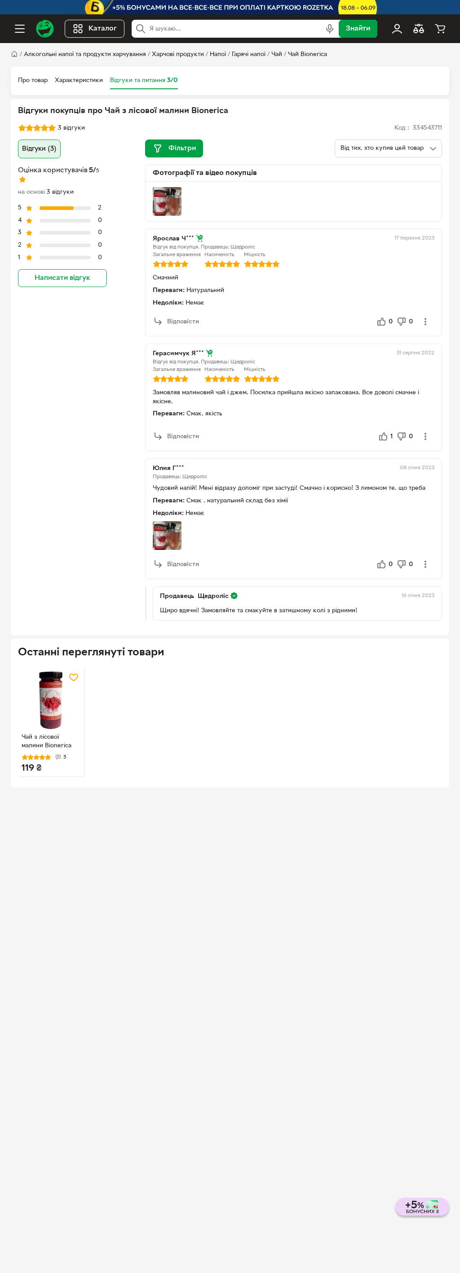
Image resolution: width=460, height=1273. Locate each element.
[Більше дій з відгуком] (425, 322)
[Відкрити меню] (20, 29)
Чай (276, 54)
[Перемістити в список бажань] (73, 677)
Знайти (358, 28)
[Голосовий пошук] (330, 29)
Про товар (33, 80)
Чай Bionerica (307, 54)
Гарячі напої (248, 54)
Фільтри (182, 148)
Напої (218, 54)
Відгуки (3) (39, 149)
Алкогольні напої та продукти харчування (85, 54)
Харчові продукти (178, 54)
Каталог (102, 28)
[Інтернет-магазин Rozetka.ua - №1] (45, 29)
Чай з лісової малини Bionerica (46, 741)
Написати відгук (62, 278)
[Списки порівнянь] (419, 29)
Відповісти (183, 322)
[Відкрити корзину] (440, 29)
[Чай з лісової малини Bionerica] (51, 699)
